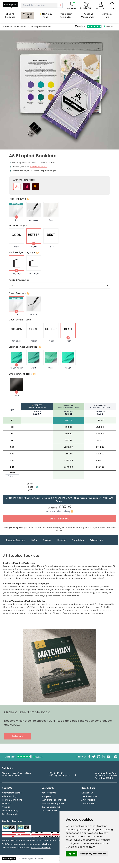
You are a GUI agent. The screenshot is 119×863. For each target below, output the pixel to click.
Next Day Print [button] (47, 15)
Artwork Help (88, 800)
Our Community (10, 814)
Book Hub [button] (29, 15)
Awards (6, 807)
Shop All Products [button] (10, 15)
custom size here (38, 166)
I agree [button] (71, 854)
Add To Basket (59, 518)
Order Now (17, 736)
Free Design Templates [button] (66, 15)
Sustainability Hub (51, 807)
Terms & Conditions (12, 800)
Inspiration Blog (10, 811)
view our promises (41, 848)
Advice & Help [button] (107, 15)
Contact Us (87, 793)
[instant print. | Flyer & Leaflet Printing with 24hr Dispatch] (10, 5)
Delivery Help (88, 804)
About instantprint (11, 793)
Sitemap (6, 804)
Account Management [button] (88, 15)
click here (46, 844)
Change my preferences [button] (93, 854)
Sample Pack (49, 797)
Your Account (49, 793)
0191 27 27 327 (56, 773)
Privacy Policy (9, 797)
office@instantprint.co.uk (62, 775)
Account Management (53, 804)
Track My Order (89, 797)
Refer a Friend (49, 811)
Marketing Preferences (54, 800)
